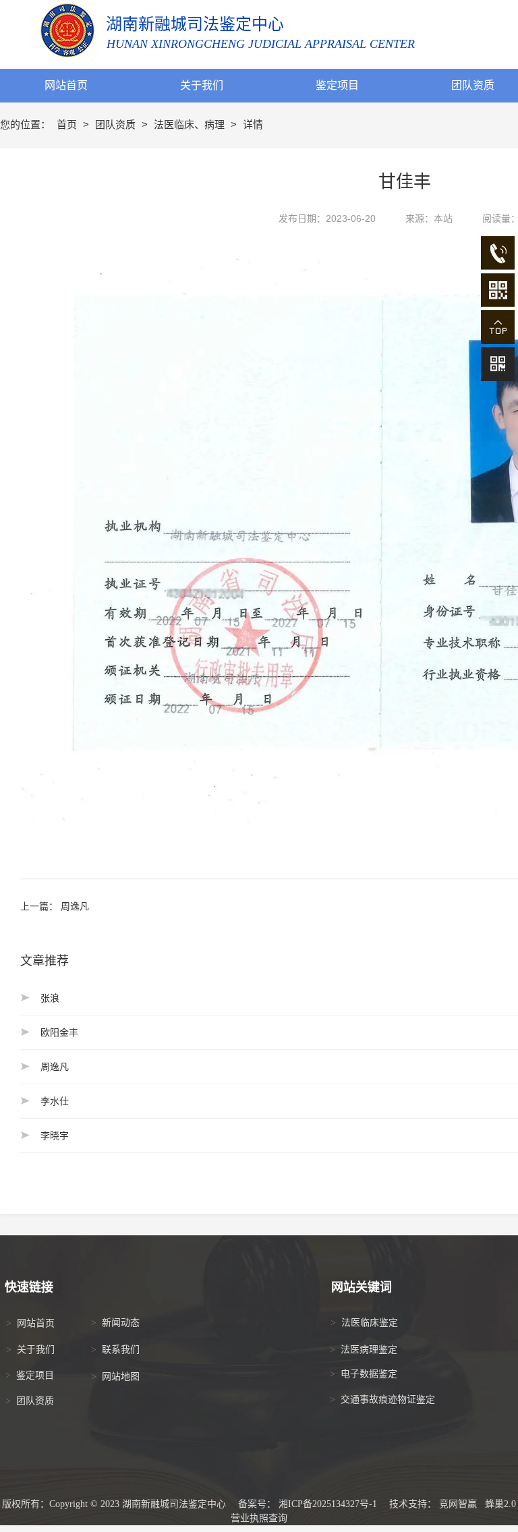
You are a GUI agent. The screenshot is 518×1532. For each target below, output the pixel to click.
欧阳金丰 (59, 1032)
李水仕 (54, 1101)
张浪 (49, 998)
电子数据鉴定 (369, 1374)
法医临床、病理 (190, 124)
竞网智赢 (458, 1504)
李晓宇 (54, 1135)
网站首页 (36, 1323)
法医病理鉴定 (369, 1350)
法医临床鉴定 (369, 1323)
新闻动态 (121, 1323)
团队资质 (116, 124)
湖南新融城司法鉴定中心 (195, 24)
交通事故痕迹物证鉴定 (388, 1399)
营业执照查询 (259, 1518)
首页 (68, 124)
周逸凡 (75, 906)
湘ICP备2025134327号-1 (328, 1504)
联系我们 (121, 1350)
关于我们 (36, 1350)
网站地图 (121, 1377)
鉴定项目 (35, 1375)
